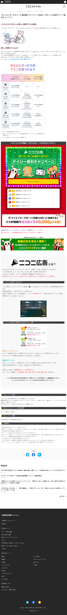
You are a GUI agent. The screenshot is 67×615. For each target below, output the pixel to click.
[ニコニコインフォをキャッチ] (39, 602)
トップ (2, 11)
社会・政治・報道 (6, 534)
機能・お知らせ (6, 587)
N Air (3, 576)
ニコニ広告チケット (16, 230)
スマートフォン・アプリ (40, 559)
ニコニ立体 (4, 579)
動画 (3, 556)
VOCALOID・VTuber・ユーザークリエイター (13, 543)
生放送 (3, 562)
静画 (3, 559)
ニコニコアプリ (6, 565)
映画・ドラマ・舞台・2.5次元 (9, 546)
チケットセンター (18, 404)
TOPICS (6, 11)
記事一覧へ (62, 496)
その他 (3, 548)
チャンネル (4, 568)
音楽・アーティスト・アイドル (10, 537)
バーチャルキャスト (7, 573)
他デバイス (36, 562)
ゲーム (3, 540)
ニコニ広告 (36, 556)
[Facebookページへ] (33, 602)
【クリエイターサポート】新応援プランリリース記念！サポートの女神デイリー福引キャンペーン (28, 11)
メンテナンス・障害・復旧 (8, 589)
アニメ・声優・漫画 (7, 531)
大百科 (3, 570)
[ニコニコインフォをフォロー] (27, 602)
